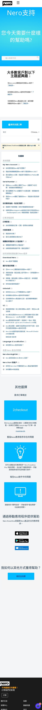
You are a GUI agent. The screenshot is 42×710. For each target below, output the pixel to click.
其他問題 (6, 160)
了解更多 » (11, 85)
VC (5, 305)
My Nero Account (11, 164)
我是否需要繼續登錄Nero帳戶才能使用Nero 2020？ (22, 171)
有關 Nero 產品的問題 (12, 350)
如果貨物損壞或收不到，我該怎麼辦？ (18, 248)
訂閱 (4, 695)
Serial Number (10, 182)
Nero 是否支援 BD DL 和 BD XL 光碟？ (17, 358)
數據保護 (26, 705)
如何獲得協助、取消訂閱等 (13, 203)
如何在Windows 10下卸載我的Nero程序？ (19, 292)
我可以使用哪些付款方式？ (14, 237)
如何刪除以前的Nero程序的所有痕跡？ (18, 295)
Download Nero (10, 257)
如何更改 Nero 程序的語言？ (15, 345)
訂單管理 (7, 222)
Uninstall (7, 288)
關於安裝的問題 (9, 266)
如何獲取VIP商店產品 (12, 369)
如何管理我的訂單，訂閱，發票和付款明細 (19, 225)
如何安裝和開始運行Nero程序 (15, 253)
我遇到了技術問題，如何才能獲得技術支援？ (20, 207)
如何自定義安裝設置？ (13, 284)
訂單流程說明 (8, 218)
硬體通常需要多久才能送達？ (14, 241)
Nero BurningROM (11, 354)
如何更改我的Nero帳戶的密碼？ (16, 168)
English (32, 145)
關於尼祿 (4, 701)
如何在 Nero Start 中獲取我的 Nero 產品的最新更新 (22, 366)
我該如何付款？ (11, 234)
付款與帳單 (8, 230)
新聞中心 (4, 705)
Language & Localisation (14, 341)
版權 (25, 701)
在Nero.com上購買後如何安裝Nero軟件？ (19, 269)
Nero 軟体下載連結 (12, 261)
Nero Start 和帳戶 (11, 362)
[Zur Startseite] (9, 3)
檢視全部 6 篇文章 (11, 337)
